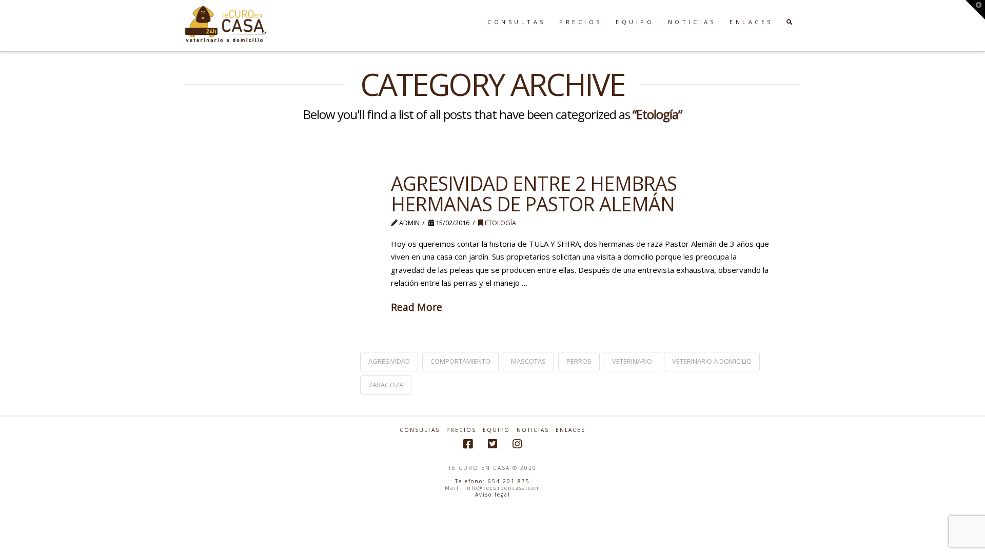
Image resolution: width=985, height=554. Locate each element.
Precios (461, 430)
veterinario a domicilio (712, 361)
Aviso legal (492, 494)
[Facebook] (467, 444)
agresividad (389, 361)
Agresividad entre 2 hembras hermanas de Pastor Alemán (534, 193)
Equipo (496, 430)
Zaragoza (385, 384)
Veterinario (632, 361)
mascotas (528, 361)
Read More (416, 307)
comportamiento (460, 361)
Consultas (420, 430)
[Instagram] (517, 444)
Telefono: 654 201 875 (492, 481)
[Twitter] (492, 444)
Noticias (533, 430)
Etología (499, 222)
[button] (975, 9)
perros (579, 361)
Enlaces (570, 430)
